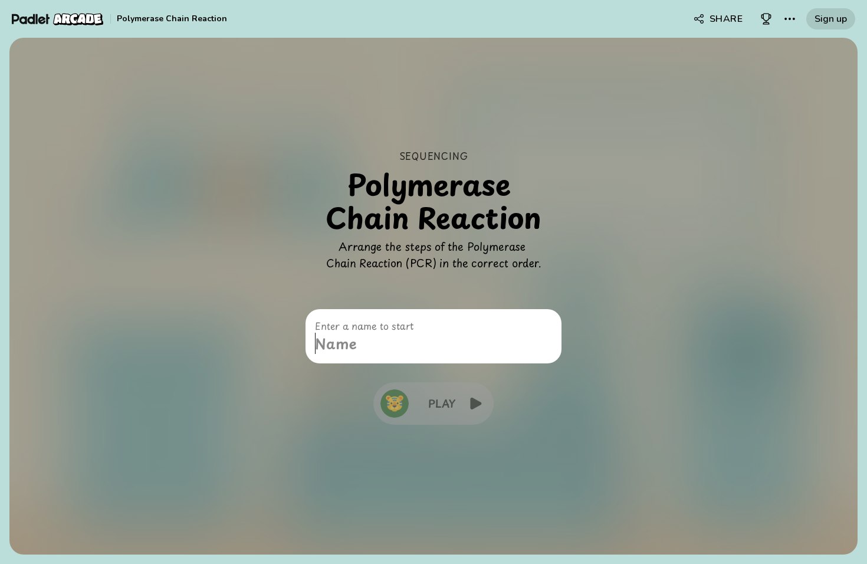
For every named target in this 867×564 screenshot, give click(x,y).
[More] (789, 18)
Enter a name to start (364, 326)
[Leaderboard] (766, 19)
